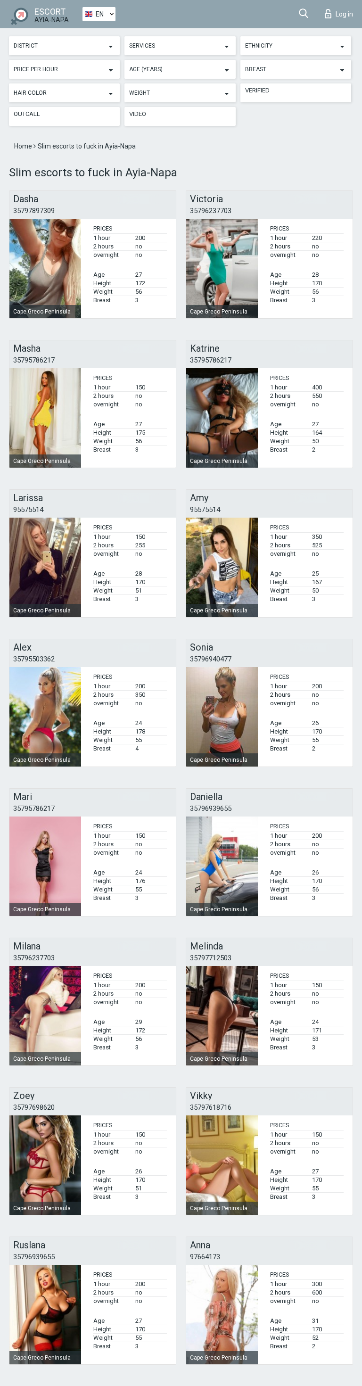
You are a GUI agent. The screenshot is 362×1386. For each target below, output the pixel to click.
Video (137, 113)
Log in (344, 14)
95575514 (28, 509)
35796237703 (210, 210)
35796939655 (210, 808)
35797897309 (34, 210)
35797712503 (210, 958)
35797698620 (34, 1107)
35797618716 (210, 1107)
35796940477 (210, 659)
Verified (257, 90)
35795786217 (34, 360)
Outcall (27, 113)
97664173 (205, 1257)
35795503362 (34, 659)
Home (23, 146)
